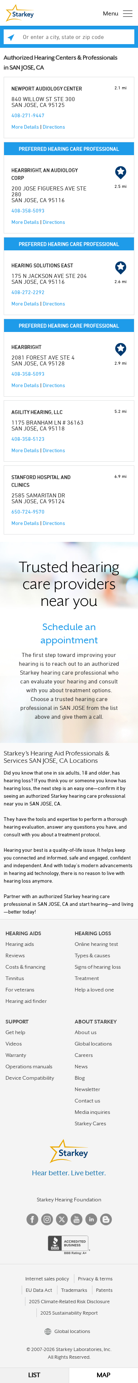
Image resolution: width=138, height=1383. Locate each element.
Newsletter (87, 1089)
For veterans (20, 990)
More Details (25, 127)
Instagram (47, 1219)
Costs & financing (26, 967)
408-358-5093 (28, 210)
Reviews (15, 955)
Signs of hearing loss (98, 967)
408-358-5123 (28, 439)
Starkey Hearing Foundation (69, 1199)
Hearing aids (20, 944)
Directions (54, 127)
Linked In (91, 1219)
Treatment (87, 978)
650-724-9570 (28, 511)
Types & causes (92, 955)
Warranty (16, 1055)
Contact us (87, 1101)
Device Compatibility (30, 1078)
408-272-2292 (28, 292)
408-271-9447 (28, 115)
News (81, 1066)
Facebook (32, 1219)
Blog (80, 1078)
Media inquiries (92, 1112)
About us (85, 1032)
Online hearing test (96, 944)
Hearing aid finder (26, 1001)
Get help (15, 1032)
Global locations (93, 1044)
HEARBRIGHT (26, 347)
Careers (84, 1055)
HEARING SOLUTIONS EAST (42, 265)
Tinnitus (15, 978)
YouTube (76, 1219)
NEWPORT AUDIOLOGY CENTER (46, 88)
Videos (14, 1044)
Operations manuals (29, 1066)
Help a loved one (94, 990)
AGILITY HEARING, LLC (37, 412)
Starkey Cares (90, 1123)
